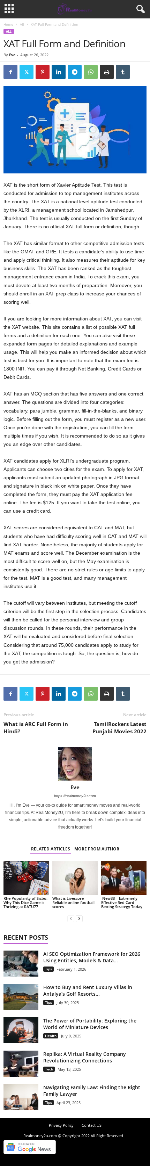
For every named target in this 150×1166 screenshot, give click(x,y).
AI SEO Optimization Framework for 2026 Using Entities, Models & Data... (91, 957)
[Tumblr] (123, 72)
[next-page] (79, 918)
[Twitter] (26, 72)
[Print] (107, 72)
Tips (48, 969)
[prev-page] (70, 918)
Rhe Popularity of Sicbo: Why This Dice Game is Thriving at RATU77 (25, 902)
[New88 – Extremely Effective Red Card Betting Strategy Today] (124, 878)
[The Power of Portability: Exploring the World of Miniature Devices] (20, 1030)
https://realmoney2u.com (75, 796)
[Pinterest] (43, 72)
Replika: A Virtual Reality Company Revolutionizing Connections (84, 1057)
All (22, 24)
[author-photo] (75, 764)
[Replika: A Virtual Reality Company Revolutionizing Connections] (20, 1064)
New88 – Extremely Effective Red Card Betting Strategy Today (121, 902)
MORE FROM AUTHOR (96, 849)
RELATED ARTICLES (50, 849)
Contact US (92, 1125)
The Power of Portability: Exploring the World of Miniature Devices (89, 1023)
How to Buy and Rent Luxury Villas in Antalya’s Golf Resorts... (87, 990)
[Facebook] (10, 72)
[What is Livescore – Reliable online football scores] (75, 878)
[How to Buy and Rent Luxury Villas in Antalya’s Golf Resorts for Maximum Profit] (20, 997)
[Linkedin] (59, 72)
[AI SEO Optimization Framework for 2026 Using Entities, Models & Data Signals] (20, 964)
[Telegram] (75, 72)
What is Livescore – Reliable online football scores (73, 902)
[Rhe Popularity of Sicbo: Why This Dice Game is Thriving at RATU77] (26, 878)
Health (51, 1035)
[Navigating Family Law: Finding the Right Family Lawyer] (20, 1097)
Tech (49, 1069)
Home (8, 24)
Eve (12, 54)
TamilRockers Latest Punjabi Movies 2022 (119, 727)
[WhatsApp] (91, 72)
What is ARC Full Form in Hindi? (35, 727)
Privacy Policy (61, 1125)
